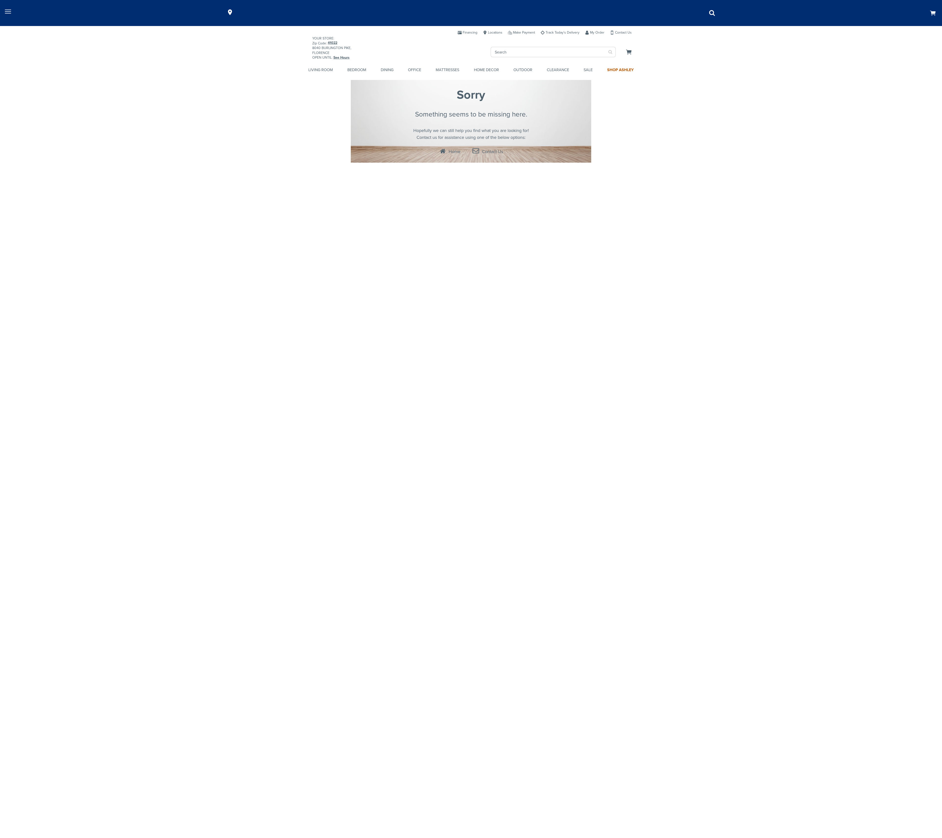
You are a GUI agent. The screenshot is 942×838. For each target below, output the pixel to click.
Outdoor (522, 70)
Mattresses (447, 70)
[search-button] (610, 52)
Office (414, 70)
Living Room (320, 70)
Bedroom (356, 70)
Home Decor (486, 70)
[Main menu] (8, 12)
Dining (387, 70)
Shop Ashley (620, 70)
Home (454, 151)
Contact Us (492, 151)
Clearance (558, 70)
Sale (588, 70)
